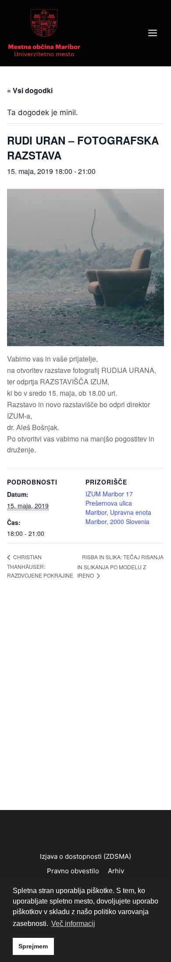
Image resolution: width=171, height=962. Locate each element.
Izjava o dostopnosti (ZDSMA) (85, 856)
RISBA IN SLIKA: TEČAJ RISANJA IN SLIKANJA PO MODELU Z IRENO (120, 566)
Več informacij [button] (73, 923)
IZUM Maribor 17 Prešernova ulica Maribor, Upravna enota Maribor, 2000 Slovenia (118, 507)
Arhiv (116, 871)
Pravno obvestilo (73, 871)
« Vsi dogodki (30, 90)
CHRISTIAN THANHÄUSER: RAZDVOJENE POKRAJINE (40, 566)
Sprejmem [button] (33, 946)
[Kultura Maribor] (44, 32)
